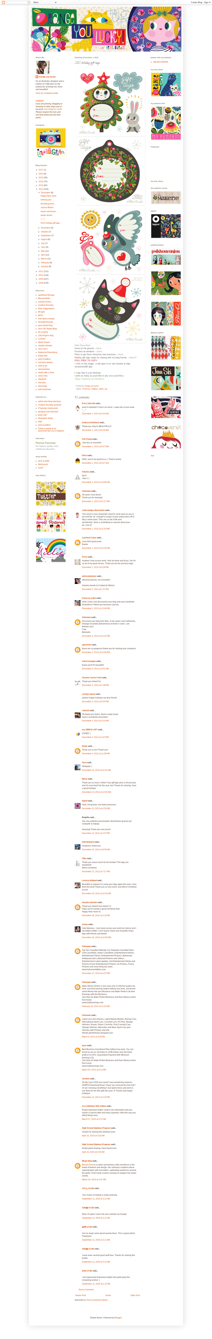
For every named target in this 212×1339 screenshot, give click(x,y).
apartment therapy (46, 295)
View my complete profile (47, 93)
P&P (40, 422)
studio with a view (46, 372)
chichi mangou (89, 661)
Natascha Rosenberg (47, 352)
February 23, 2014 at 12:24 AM (96, 1006)
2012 (41, 189)
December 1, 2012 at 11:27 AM (96, 501)
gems (40, 315)
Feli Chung (87, 439)
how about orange (46, 318)
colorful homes (44, 302)
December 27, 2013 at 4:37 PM (96, 973)
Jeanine (85, 1079)
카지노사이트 (88, 1188)
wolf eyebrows (44, 389)
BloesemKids (44, 298)
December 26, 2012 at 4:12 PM (96, 915)
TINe (84, 858)
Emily (84, 746)
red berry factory (45, 362)
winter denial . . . (48, 215)
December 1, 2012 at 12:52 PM (96, 548)
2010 (41, 275)
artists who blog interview (49, 401)
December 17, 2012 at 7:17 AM (96, 871)
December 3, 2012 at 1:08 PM (95, 685)
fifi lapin (41, 312)
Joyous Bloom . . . (48, 207)
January (45, 266)
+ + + (43, 219)
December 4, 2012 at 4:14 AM (95, 721)
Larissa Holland (89, 880)
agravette (86, 645)
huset (40, 468)
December (46, 192)
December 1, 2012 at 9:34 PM (95, 567)
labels (101, 389)
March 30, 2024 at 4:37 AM (94, 1179)
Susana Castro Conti (92, 677)
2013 (41, 185)
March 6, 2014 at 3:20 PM (93, 1037)
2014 (41, 181)
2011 (41, 271)
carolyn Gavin (88, 694)
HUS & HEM (43, 461)
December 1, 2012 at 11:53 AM (96, 529)
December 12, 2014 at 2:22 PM (96, 1097)
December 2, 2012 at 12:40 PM (96, 608)
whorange (42, 386)
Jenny (85, 924)
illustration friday (45, 418)
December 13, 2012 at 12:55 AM (96, 792)
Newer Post (80, 1295)
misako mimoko (89, 902)
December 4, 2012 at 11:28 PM (96, 753)
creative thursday (45, 305)
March (44, 259)
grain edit (42, 415)
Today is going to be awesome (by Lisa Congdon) (51, 429)
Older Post (135, 1295)
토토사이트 (87, 1271)
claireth (85, 710)
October (45, 232)
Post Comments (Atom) (97, 1300)
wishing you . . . (47, 200)
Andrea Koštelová (90, 422)
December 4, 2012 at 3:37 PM (95, 737)
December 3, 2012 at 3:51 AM (95, 669)
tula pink (42, 382)
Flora (84, 455)
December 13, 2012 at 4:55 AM (96, 808)
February (45, 262)
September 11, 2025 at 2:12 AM (96, 1284)
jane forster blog (45, 325)
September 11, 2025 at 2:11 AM (96, 1199)
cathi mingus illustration (93, 510)
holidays (94, 389)
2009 (41, 279)
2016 (41, 174)
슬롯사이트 (87, 1227)
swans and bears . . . (50, 211)
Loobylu (41, 339)
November (46, 228)
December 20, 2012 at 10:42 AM (96, 893)
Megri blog (87, 1161)
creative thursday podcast (49, 405)
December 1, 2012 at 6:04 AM (95, 430)
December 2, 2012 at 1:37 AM (95, 589)
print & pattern (44, 359)
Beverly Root (88, 1165)
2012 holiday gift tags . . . (52, 223)
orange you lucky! (47, 77)
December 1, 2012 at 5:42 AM (95, 413)
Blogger (118, 1318)
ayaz (84, 1045)
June (43, 247)
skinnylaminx (44, 369)
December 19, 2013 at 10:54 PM (96, 937)
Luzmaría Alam (89, 538)
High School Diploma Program (96, 1128)
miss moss (43, 349)
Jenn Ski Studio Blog (47, 329)
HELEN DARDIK (160, 62)
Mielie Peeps (44, 342)
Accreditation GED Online (94, 1106)
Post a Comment (86, 1289)
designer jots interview (48, 411)
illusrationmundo (45, 322)
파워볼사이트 (88, 1208)
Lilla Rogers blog (45, 335)
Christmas (86, 389)
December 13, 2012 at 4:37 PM (96, 833)
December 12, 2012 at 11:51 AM (96, 770)
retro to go (42, 366)
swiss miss (43, 376)
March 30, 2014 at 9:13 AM (94, 1070)
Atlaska (85, 472)
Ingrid (84, 801)
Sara (84, 762)
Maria (84, 779)
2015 (41, 177)
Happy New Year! (48, 196)
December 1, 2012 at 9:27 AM (95, 463)
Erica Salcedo (88, 403)
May (43, 251)
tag (106, 389)
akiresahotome (89, 576)
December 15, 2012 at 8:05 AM (96, 849)
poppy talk (42, 355)
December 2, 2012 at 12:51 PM (96, 636)
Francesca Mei (89, 598)
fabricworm (43, 464)
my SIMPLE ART (89, 729)
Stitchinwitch (88, 842)
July (43, 243)
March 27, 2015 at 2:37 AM (94, 1119)
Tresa (84, 557)
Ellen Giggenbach (46, 308)
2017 (41, 170)
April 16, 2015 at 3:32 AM (93, 1135)
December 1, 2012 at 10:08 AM (96, 482)
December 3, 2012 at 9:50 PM (95, 701)
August (44, 239)
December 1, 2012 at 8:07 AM (95, 446)
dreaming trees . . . (49, 204)
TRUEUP (42, 379)
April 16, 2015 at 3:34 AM (93, 1152)
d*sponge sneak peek (48, 408)
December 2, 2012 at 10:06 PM (96, 652)
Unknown (86, 491)
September (46, 235)
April (43, 255)
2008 (41, 283)
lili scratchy (43, 332)
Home (108, 1295)
